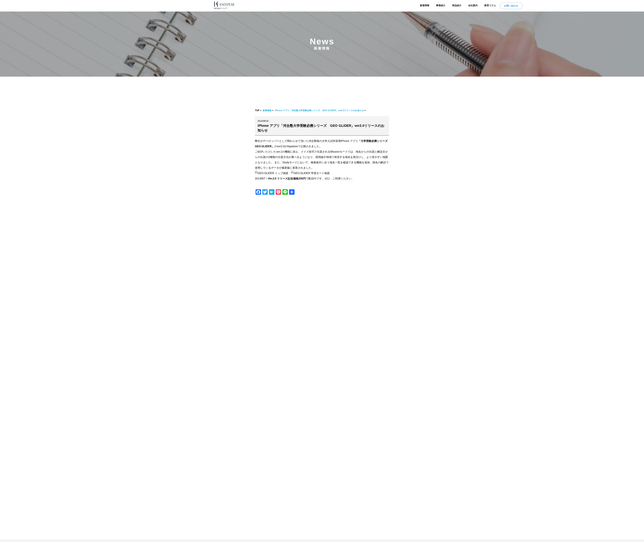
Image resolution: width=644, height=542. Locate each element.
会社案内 (473, 5)
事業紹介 (440, 5)
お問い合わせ (511, 5)
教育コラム (490, 5)
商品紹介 (457, 5)
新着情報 (424, 5)
